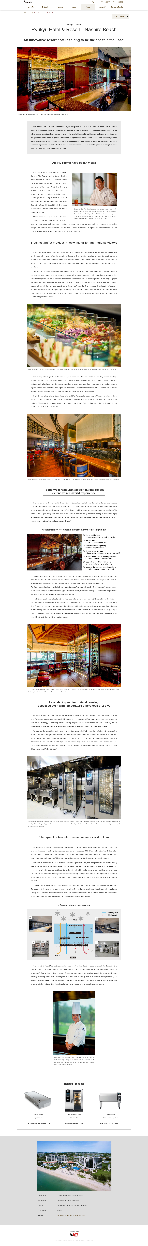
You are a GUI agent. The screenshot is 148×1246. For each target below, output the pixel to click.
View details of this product (37, 1123)
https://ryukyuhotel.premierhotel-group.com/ (71, 1215)
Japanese (95, 2)
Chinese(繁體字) (105, 2)
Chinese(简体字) (118, 2)
